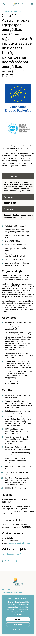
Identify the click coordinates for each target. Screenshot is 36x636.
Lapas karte (6, 589)
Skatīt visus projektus (13, 11)
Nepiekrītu (18, 624)
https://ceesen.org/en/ (11, 554)
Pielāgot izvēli (18, 630)
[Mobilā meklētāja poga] (4, 4)
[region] (18, 614)
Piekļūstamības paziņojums (12, 592)
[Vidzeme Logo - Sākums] (18, 4)
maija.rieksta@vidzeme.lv (19, 543)
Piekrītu (18, 619)
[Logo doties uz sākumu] (18, 583)
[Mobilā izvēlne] (32, 4)
